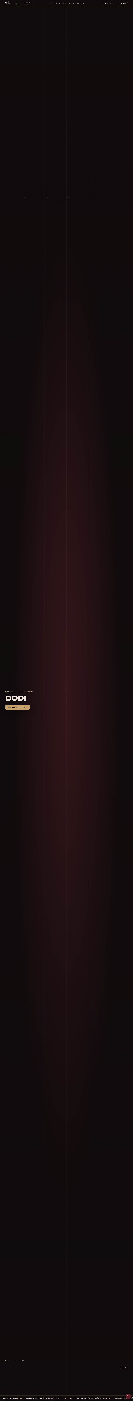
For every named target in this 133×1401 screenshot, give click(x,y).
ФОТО (64, 3)
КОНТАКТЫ (80, 3)
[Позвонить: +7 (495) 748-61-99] (128, 1396)
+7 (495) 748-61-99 (109, 3)
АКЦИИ (57, 3)
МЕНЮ (51, 3)
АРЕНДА (71, 3)
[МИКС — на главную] (8, 3)
